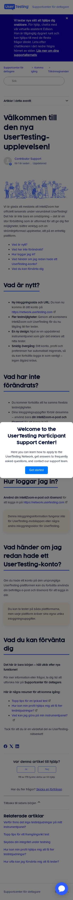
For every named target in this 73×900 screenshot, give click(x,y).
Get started (36, 470)
